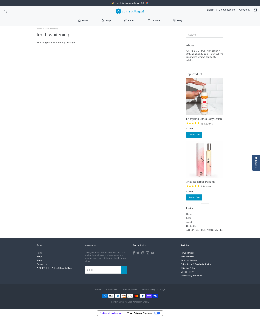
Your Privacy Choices (139, 313)
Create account (227, 9)
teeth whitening (51, 29)
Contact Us (191, 226)
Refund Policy (187, 253)
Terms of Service (189, 260)
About (189, 222)
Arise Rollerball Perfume (200, 181)
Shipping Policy (188, 268)
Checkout (244, 9)
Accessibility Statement (192, 275)
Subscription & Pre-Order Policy (196, 264)
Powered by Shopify (141, 302)
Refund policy (148, 289)
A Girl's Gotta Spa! (124, 302)
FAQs (162, 289)
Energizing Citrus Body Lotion (204, 118)
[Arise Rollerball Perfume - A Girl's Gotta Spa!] (204, 159)
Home (39, 29)
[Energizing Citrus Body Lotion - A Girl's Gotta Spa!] (204, 96)
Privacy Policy (187, 256)
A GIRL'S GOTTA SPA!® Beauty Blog (204, 230)
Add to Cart (194, 134)
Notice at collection (111, 313)
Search (98, 289)
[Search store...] (5, 11)
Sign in (210, 9)
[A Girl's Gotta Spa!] (130, 11)
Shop (188, 218)
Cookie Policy (187, 272)
